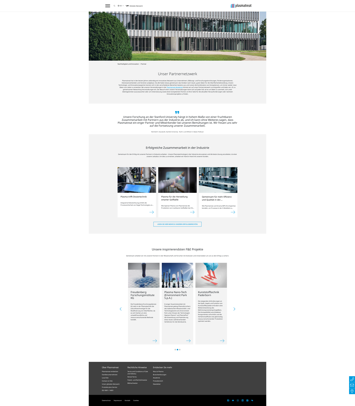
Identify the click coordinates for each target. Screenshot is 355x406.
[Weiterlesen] (151, 212)
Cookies (136, 400)
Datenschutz (106, 400)
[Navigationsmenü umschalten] (107, 6)
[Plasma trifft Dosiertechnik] (137, 180)
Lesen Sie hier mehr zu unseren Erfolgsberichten (177, 224)
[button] (114, 6)
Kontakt (127, 400)
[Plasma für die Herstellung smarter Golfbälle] (177, 180)
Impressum (118, 400)
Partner (143, 64)
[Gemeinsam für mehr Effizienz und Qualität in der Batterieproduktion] (218, 180)
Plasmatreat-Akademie (175, 87)
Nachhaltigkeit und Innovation (128, 64)
